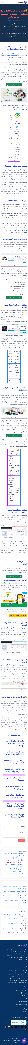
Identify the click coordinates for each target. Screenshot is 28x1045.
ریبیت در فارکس (23, 993)
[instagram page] (19, 1027)
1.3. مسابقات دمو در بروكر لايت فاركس (14, 861)
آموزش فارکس (23, 998)
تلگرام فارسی (10, 131)
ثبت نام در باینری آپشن (21, 1004)
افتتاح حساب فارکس (22, 1001)
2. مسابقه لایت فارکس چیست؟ (17, 857)
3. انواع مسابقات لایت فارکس (18, 859)
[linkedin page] (22, 1027)
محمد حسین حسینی (9, 20)
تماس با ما (24, 1014)
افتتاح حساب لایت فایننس (14, 85)
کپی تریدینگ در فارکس (21, 990)
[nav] (3, 2)
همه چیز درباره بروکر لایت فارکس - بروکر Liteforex (15, 27)
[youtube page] (12, 1027)
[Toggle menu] (24, 1041)
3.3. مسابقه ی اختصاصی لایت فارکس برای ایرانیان (14, 865)
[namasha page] (5, 1027)
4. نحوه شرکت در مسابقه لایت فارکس (16, 872)
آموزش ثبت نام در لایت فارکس (18, 615)
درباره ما (25, 1012)
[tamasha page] (8, 1027)
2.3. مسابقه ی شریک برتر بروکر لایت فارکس (14, 862)
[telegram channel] (15, 1027)
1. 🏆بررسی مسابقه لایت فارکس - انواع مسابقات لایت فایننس (14, 854)
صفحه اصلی (15, 24)
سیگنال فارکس (23, 996)
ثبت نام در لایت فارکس (10, 119)
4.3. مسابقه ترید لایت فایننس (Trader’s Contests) (14, 869)
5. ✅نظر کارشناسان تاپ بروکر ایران (16, 873)
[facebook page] (25, 1027)
